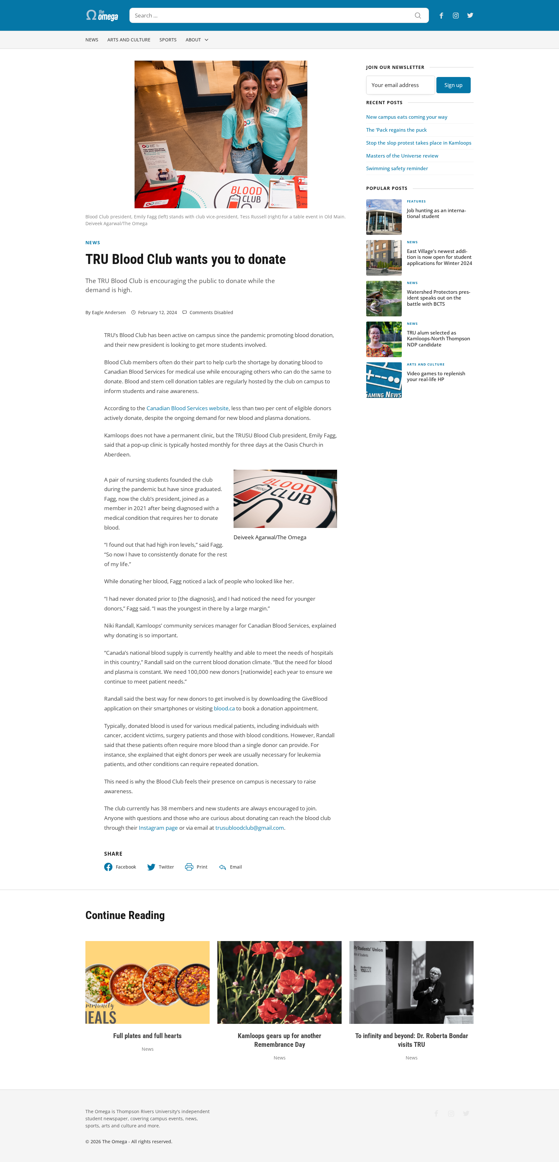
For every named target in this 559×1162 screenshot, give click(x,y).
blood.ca (224, 708)
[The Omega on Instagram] (455, 15)
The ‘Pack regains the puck (396, 129)
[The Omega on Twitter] (468, 15)
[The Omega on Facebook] (443, 15)
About (193, 40)
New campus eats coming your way (406, 117)
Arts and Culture (128, 40)
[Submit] (418, 16)
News (91, 40)
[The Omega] (102, 15)
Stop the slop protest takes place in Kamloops (418, 142)
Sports (168, 40)
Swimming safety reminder (397, 168)
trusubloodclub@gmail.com (249, 827)
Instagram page (158, 827)
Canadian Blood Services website (188, 408)
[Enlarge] (328, 478)
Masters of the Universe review (402, 155)
